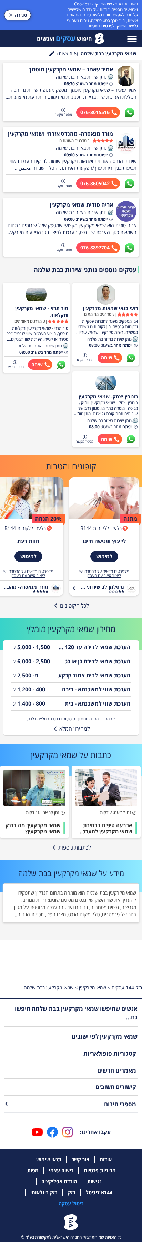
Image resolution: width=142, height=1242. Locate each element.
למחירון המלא (74, 728)
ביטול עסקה (71, 1203)
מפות (33, 1170)
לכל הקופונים (74, 605)
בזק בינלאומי (44, 1192)
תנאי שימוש (48, 1159)
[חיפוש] (51, 53)
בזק (71, 1192)
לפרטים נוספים (102, 26)
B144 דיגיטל (99, 1192)
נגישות (94, 1181)
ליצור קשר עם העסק (104, 576)
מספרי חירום (120, 1104)
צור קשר (80, 1159)
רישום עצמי (61, 1170)
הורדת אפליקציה (59, 1181)
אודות (106, 1159)
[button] (110, 77)
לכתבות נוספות (74, 847)
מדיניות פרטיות (100, 1170)
